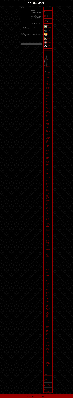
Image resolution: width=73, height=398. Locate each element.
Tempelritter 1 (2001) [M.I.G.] (48, 173)
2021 (45, 56)
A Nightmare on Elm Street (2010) (47, 241)
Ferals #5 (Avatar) (48, 235)
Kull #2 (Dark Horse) (47, 107)
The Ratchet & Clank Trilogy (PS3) (47, 215)
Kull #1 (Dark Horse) (47, 115)
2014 (45, 63)
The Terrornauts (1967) (47, 302)
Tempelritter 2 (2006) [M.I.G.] (48, 155)
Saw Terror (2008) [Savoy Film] (48, 223)
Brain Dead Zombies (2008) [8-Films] (48, 159)
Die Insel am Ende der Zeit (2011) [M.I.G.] (48, 230)
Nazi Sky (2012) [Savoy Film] (47, 77)
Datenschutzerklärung (35, 5)
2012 (45, 65)
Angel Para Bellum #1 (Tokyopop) (47, 221)
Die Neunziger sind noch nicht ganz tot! (48, 330)
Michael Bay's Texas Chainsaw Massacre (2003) (47, 181)
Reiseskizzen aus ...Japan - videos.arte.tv (48, 75)
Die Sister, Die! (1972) (47, 279)
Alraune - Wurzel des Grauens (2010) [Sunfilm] (48, 113)
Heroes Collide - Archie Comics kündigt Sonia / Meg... (48, 358)
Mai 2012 (47, 367)
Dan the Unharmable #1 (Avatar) (48, 95)
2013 (45, 64)
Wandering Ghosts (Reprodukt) (47, 301)
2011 (45, 373)
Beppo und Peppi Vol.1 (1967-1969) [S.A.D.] (49, 34)
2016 (45, 61)
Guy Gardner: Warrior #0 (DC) (48, 217)
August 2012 (47, 72)
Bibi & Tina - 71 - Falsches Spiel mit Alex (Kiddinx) (48, 178)
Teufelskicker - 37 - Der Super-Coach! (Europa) (48, 98)
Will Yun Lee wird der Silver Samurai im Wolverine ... (48, 355)
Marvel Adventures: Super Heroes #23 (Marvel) (47, 188)
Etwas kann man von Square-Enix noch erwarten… (48, 327)
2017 (45, 60)
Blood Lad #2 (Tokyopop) (47, 228)
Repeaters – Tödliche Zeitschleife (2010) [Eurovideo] (47, 289)
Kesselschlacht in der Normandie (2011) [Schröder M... (48, 195)
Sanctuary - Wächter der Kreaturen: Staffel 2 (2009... (47, 101)
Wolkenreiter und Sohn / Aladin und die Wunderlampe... (48, 127)
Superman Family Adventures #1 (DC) (48, 168)
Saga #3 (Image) (48, 224)
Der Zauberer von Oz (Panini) (48, 322)
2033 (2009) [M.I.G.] (47, 251)
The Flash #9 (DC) (47, 124)
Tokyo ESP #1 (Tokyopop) (49, 45)
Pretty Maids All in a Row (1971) (48, 312)
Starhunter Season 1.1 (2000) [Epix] (47, 170)
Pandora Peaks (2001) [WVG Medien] (47, 284)
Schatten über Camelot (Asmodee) (47, 193)
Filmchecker (45, 379)
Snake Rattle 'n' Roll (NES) (47, 190)
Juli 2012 (47, 73)
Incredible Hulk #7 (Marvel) (48, 91)
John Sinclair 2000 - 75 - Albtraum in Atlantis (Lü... (47, 163)
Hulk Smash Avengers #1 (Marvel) (47, 266)
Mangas (45, 16)
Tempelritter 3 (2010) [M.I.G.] (48, 120)
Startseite (23, 5)
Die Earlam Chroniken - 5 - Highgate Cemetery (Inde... (48, 317)
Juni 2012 (47, 366)
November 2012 (48, 68)
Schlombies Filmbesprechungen (46, 391)
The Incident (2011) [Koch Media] (47, 147)
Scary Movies (45, 389)
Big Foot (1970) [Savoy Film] (47, 255)
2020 (45, 57)
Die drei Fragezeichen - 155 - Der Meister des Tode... (48, 274)
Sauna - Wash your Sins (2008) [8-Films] (48, 219)
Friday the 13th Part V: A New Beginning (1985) (49, 42)
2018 (45, 59)
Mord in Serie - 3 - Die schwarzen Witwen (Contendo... (48, 200)
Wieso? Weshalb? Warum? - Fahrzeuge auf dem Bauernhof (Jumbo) (47, 27)
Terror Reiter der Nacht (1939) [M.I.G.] (48, 93)
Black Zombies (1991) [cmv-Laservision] (47, 272)
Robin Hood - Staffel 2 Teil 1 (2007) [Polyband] (47, 150)
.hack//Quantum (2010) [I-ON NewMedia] (47, 123)
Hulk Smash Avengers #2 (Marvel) (47, 130)
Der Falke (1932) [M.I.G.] (48, 84)
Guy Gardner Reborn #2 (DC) (48, 336)
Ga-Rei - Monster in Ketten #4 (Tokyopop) (48, 184)
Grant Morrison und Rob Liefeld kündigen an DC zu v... (48, 139)
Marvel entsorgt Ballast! (47, 360)
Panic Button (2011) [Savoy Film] (47, 89)
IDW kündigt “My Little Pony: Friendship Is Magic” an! (48, 332)
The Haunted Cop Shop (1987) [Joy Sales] (48, 109)
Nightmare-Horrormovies (47, 385)
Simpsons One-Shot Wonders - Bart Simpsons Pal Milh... (48, 339)
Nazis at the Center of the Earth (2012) (47, 263)
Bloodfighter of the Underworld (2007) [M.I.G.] (48, 208)
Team (26, 5)
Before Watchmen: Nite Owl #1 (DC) (48, 119)
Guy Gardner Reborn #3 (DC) (48, 292)
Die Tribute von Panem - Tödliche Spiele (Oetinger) (49, 38)
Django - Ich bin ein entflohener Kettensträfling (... (48, 245)
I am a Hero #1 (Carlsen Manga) (47, 305)
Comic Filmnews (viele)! (47, 335)
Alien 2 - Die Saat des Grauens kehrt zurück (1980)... (48, 259)
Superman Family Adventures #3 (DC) (48, 142)
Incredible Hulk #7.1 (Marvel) (47, 161)
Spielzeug (45, 20)
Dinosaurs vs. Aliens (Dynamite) (47, 153)
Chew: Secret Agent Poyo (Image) (47, 310)
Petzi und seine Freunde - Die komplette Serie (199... (48, 104)
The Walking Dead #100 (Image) (48, 362)
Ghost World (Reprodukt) (47, 111)
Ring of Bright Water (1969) (47, 165)
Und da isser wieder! (47, 352)
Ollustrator (39, 396)
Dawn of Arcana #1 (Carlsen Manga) (47, 134)
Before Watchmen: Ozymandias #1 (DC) (48, 79)
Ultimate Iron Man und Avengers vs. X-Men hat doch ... (48, 314)
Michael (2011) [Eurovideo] (47, 186)
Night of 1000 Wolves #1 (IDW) (47, 198)
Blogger (45, 396)
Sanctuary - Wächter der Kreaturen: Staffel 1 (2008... (47, 294)
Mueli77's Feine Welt (46, 384)
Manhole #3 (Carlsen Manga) (47, 287)
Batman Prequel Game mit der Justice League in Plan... (48, 350)
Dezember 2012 (48, 66)
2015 (45, 62)
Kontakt (30, 5)
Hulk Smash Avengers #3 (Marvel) (47, 210)
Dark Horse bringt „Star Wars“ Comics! (48, 343)
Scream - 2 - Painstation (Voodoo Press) (48, 87)
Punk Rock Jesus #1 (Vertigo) (48, 277)
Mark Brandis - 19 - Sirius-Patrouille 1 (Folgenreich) (49, 31)
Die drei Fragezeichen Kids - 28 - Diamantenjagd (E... (48, 249)
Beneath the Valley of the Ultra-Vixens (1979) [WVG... (48, 307)
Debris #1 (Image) (48, 148)
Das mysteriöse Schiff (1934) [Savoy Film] (47, 213)
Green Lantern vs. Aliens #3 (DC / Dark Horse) (48, 270)
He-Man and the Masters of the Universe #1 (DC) (48, 281)
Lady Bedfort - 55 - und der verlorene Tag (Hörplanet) (48, 298)
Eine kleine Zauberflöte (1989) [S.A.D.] (48, 226)
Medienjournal (46, 380)
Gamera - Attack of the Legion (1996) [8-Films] (48, 237)
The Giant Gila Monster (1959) (48, 267)
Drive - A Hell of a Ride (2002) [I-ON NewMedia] (48, 137)
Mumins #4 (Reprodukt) (47, 157)
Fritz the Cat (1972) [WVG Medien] (47, 321)
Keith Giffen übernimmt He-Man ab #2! (48, 348)
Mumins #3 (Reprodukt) (47, 253)
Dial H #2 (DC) (47, 145)
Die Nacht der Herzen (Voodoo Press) (48, 243)
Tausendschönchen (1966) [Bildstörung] (48, 132)
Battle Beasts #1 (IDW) (47, 256)
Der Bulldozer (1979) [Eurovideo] (47, 325)
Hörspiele (45, 15)
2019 (45, 58)
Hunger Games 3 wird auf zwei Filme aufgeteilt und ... (48, 345)
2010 (45, 374)
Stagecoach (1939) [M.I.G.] (48, 116)
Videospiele (45, 21)
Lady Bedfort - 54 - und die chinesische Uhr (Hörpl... (48, 364)
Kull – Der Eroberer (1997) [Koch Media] (47, 82)
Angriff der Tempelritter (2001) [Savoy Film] (47, 203)
